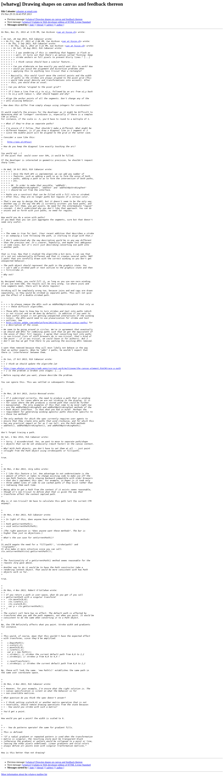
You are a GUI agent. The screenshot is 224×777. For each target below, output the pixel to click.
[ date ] (31, 24)
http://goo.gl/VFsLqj (19, 142)
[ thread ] (40, 24)
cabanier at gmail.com (26, 11)
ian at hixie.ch (66, 32)
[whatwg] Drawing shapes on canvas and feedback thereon (54, 19)
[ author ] (59, 24)
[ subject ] (50, 24)
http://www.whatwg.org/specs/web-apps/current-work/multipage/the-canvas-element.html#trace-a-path (62, 368)
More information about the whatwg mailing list (24, 774)
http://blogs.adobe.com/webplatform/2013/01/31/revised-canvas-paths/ (47, 322)
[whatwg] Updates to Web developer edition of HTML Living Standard (56, 22)
